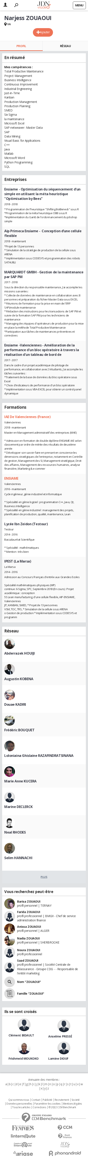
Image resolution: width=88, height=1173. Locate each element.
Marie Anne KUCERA (20, 781)
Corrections (39, 1107)
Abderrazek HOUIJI (19, 653)
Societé (76, 1099)
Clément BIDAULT (21, 1035)
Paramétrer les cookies (47, 1103)
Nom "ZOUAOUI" (29, 982)
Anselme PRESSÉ (60, 1036)
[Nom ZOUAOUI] (9, 982)
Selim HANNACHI (18, 858)
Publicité (47, 1099)
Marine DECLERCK (18, 806)
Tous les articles (21, 1107)
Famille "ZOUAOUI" (30, 993)
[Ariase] (23, 1153)
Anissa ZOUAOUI (29, 927)
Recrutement (62, 1099)
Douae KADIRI (15, 704)
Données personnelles (19, 1103)
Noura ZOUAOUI (28, 950)
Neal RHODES (15, 832)
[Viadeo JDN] (65, 1144)
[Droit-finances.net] (65, 1136)
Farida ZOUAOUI (28, 912)
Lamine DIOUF (58, 1058)
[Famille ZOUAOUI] (9, 993)
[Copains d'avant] (23, 1144)
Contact (35, 1099)
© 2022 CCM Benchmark (62, 1107)
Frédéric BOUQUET (19, 730)
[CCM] (65, 1127)
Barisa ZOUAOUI (28, 901)
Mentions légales (72, 1103)
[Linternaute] (23, 1136)
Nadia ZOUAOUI (28, 938)
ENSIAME (11, 478)
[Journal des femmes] (23, 1128)
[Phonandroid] (65, 1153)
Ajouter (45, 32)
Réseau (65, 46)
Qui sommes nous (18, 1099)
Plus (44, 877)
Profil (21, 46)
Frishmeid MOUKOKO (24, 1058)
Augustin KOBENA (18, 679)
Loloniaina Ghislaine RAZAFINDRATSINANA (38, 755)
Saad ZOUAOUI (27, 960)
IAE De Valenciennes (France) (27, 416)
